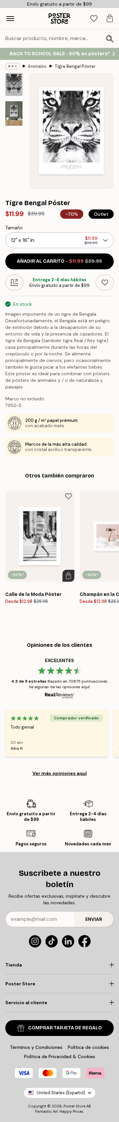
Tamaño (14, 228)
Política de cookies (88, 1047)
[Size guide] (14, 283)
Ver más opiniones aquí (59, 773)
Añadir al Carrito (59, 261)
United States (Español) (61, 1093)
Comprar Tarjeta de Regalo (65, 1028)
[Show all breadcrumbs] (12, 66)
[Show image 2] (13, 113)
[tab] (94, 18)
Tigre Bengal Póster (75, 66)
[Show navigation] (10, 18)
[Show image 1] (13, 84)
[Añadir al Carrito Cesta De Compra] (68, 576)
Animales (37, 66)
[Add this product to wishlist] (105, 283)
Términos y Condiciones (36, 1047)
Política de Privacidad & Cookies (59, 1056)
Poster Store (74, 1106)
